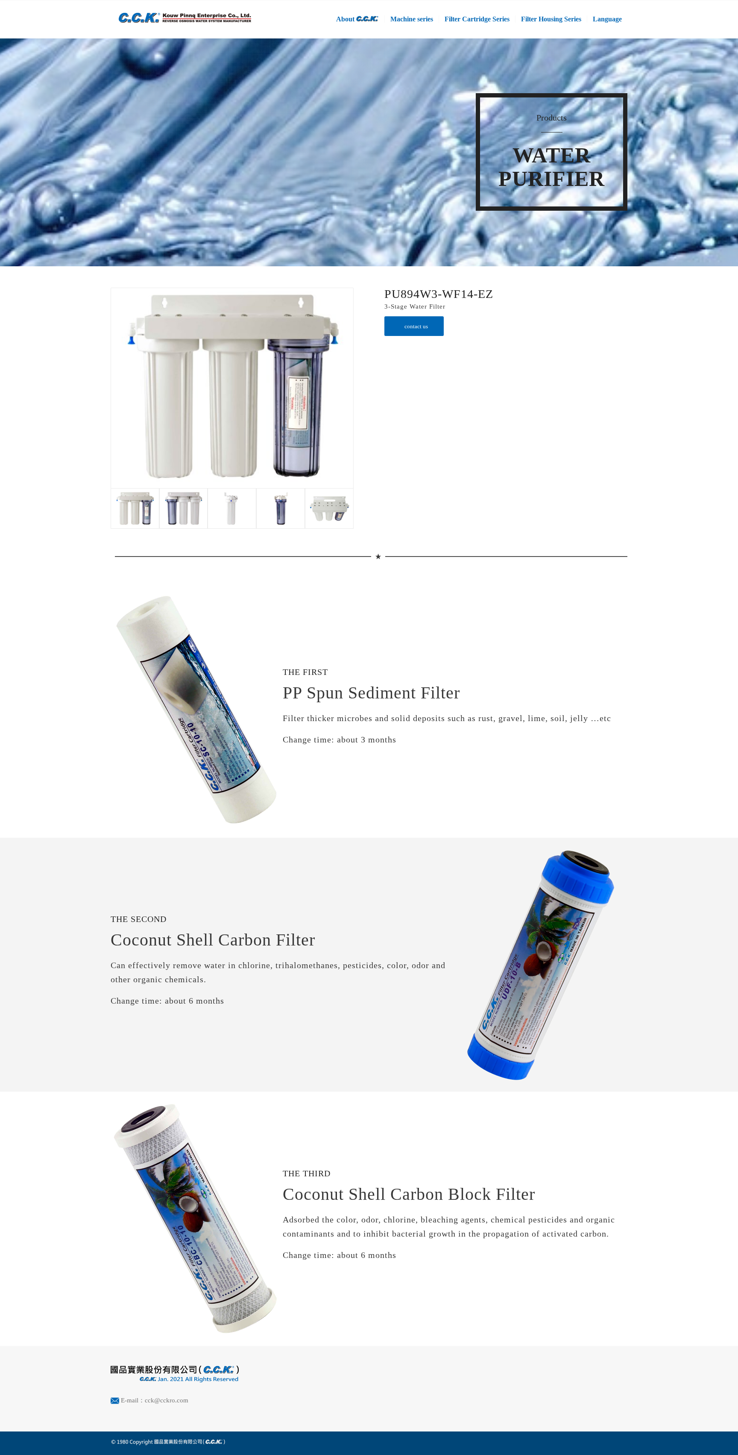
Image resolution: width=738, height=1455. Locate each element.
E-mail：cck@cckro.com (154, 1400)
